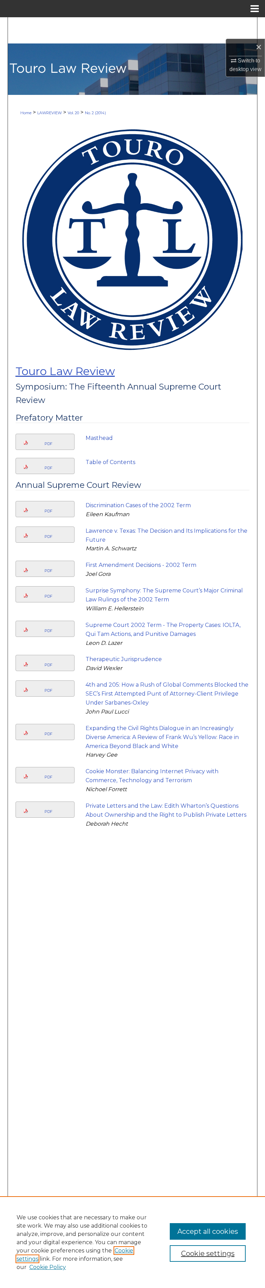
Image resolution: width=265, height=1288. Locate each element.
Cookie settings (208, 1253)
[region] (132, 1242)
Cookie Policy (47, 1267)
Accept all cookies (207, 1231)
